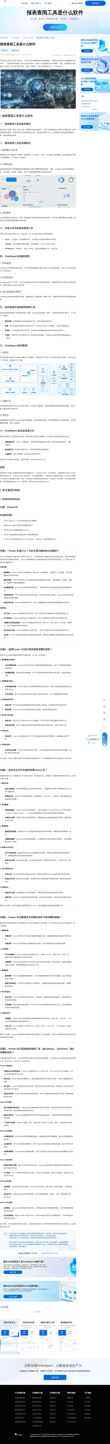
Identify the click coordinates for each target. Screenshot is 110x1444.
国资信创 (53, 1422)
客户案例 (88, 1406)
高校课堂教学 (71, 1418)
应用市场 (70, 1406)
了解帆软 (88, 1398)
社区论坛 (88, 1410)
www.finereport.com (49, 1253)
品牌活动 (88, 1414)
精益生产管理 (36, 1410)
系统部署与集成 (20, 1422)
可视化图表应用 (20, 1414)
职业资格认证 (71, 1422)
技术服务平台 (71, 1414)
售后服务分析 (36, 1426)
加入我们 (88, 1402)
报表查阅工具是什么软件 (89, 101)
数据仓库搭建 (36, 1398)
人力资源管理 (36, 1418)
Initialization (85, 107)
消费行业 (53, 1402)
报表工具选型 (28, 37)
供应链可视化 (36, 1414)
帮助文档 (70, 1398)
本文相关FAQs (86, 104)
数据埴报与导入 (20, 1410)
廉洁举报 (88, 1418)
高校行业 (53, 1410)
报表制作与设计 (20, 1402)
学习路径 (70, 1402)
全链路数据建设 (20, 1398)
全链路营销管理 (37, 1422)
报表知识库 (71, 1410)
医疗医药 (53, 1418)
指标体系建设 (36, 1402)
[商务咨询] (104, 739)
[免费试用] (38, 191)
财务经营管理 (36, 1406)
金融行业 (53, 1406)
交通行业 (53, 1414)
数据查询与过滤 (20, 1406)
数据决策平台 (19, 1418)
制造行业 (53, 1398)
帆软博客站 (4, 37)
